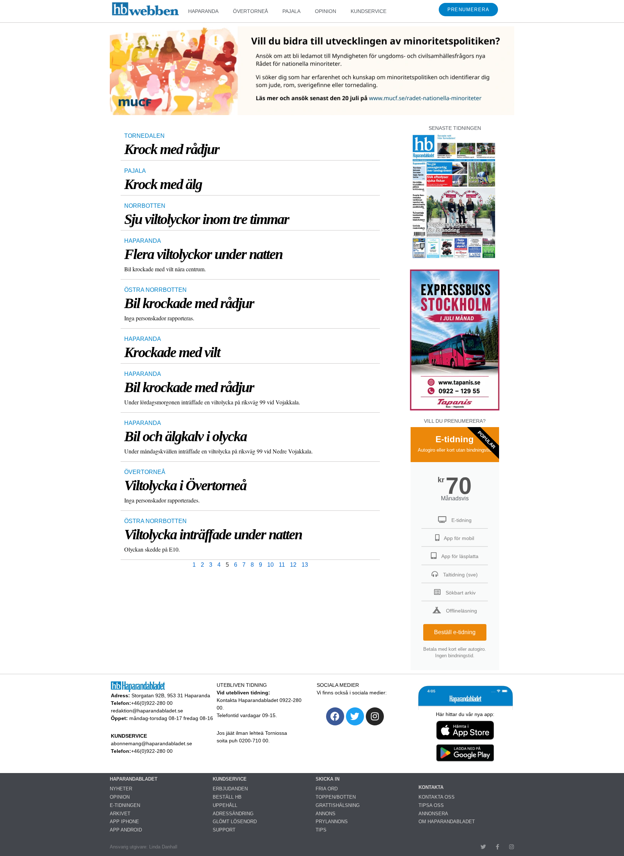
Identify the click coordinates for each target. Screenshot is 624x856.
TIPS (321, 830)
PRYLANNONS (332, 821)
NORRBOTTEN (144, 206)
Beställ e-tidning (455, 632)
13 (305, 565)
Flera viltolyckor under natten (203, 254)
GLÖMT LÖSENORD (235, 821)
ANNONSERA (433, 813)
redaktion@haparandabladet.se (147, 711)
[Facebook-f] (497, 847)
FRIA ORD (327, 788)
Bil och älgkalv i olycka (185, 436)
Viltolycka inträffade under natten (213, 534)
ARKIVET (120, 813)
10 (270, 565)
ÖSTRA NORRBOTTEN (155, 290)
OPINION (325, 11)
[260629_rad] (312, 113)
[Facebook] (335, 716)
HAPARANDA (203, 11)
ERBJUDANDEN (230, 788)
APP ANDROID (126, 830)
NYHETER (121, 788)
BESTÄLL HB (227, 797)
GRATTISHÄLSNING (338, 805)
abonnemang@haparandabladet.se (151, 743)
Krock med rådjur (171, 149)
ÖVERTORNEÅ (250, 11)
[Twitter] (355, 716)
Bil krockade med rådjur (189, 303)
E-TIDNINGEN (125, 805)
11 (282, 565)
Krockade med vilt (172, 352)
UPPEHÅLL (225, 805)
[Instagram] (375, 716)
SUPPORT (224, 830)
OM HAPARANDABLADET (447, 821)
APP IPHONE (124, 821)
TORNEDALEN (144, 136)
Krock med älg (163, 184)
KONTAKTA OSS (437, 797)
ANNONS (325, 813)
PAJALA (291, 11)
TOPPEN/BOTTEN (336, 797)
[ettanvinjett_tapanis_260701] (455, 410)
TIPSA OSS (431, 805)
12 (293, 565)
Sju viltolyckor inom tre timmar (206, 219)
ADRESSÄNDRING (233, 813)
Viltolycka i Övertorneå (185, 485)
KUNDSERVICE (368, 11)
